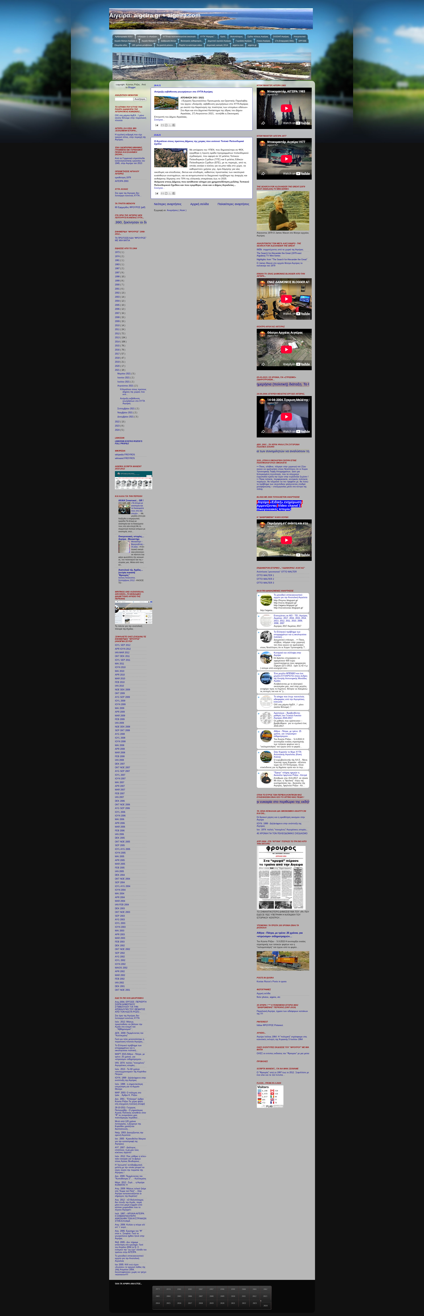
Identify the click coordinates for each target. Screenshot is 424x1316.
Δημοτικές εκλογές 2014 (217, 45)
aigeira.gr (252, 45)
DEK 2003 (120, 908)
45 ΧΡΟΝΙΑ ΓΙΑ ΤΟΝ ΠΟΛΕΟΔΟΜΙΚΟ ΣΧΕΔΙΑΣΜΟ (282, 833)
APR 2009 (120, 712)
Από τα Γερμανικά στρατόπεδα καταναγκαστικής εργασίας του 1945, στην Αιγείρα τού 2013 (130, 160)
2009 (117, 321)
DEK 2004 (120, 875)
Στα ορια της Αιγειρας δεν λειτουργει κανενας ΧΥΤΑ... (128, 194)
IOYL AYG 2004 (122, 886)
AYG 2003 (120, 919)
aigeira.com (238, 45)
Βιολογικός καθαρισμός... (192, 41)
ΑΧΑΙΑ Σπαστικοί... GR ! (130, 500)
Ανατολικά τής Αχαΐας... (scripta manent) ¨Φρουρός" (130, 572)
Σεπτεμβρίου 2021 (126, 408)
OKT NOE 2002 (122, 949)
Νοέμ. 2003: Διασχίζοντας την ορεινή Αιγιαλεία (129, 1133)
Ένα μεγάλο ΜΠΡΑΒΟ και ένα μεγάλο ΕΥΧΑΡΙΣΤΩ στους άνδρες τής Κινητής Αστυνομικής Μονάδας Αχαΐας (290, 677)
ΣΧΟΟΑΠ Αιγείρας (281, 36)
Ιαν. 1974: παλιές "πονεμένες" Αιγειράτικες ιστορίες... (282, 830)
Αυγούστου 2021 (125, 386)
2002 (117, 293)
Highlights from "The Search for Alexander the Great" (282, 259)
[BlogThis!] (166, 125)
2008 (117, 317)
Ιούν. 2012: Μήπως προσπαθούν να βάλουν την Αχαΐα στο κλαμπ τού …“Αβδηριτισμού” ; (128, 1025)
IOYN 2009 (120, 704)
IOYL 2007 (120, 775)
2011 (117, 329)
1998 (117, 276)
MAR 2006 (120, 827)
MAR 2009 (120, 716)
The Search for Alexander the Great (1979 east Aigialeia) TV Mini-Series (279, 254)
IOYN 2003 (120, 927)
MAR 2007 (120, 790)
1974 (117, 256)
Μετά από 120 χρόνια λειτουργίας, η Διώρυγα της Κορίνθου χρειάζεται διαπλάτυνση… (128, 1125)
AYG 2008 (120, 734)
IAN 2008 (119, 760)
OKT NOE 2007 (122, 767)
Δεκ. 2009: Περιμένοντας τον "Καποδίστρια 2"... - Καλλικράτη (130, 1177)
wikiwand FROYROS (125, 458)
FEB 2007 (120, 793)
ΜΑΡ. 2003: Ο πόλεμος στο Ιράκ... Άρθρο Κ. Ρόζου (128, 1094)
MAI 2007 (119, 782)
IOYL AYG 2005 (122, 849)
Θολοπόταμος (236, 36)
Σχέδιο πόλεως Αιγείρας (257, 36)
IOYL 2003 (120, 923)
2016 (117, 350)
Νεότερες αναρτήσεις (168, 204)
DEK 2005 (120, 838)
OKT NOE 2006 (122, 805)
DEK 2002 (120, 945)
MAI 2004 (119, 893)
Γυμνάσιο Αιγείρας (244, 41)
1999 (117, 281)
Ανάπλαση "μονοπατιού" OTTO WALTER (277, 572)
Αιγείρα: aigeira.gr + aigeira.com (155, 15)
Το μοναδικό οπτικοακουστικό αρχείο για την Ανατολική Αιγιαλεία (129, 1258)
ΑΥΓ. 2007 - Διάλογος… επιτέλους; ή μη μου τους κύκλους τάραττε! (127, 1150)
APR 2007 (120, 786)
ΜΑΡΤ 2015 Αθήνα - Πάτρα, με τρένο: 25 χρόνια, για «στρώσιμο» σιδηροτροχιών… (130, 1056)
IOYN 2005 (120, 853)
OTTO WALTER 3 (265, 583)
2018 (117, 358)
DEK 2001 (120, 986)
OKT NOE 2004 (122, 879)
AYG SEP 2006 (122, 808)
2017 (117, 354)
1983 (117, 264)
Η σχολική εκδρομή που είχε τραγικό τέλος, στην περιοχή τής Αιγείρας (130, 137)
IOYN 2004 (120, 890)
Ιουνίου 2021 (123, 377)
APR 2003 (120, 934)
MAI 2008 (119, 745)
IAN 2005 (119, 871)
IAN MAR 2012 (122, 652)
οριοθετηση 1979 (123, 177)
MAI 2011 (119, 664)
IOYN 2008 (120, 741)
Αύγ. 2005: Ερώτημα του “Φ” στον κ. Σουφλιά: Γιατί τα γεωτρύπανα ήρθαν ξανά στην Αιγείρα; (129, 1235)
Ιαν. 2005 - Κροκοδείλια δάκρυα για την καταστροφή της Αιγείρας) (130, 1141)
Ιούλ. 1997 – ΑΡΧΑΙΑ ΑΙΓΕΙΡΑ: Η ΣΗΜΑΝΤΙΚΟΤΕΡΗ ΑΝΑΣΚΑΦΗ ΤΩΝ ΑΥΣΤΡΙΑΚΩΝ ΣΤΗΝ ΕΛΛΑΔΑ (130, 1217)
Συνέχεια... (159, 120)
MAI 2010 (119, 671)
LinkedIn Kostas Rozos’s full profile (128, 442)
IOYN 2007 (120, 779)
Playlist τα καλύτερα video (190, 45)
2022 (117, 422)
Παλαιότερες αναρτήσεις (233, 204)
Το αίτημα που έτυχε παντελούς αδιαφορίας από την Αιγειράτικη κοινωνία (289, 699)
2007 (117, 313)
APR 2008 (120, 749)
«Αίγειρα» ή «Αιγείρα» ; (147, 36)
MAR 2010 (120, 678)
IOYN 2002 (120, 964)
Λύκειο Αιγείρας (263, 41)
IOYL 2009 (120, 701)
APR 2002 (120, 971)
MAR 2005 (120, 864)
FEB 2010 (120, 682)
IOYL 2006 (120, 812)
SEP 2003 (120, 916)
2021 (117, 370)
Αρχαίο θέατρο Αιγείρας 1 (125, 41)
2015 (117, 346)
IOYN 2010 (120, 667)
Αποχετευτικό (300, 36)
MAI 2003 (119, 931)
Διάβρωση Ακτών (168, 41)
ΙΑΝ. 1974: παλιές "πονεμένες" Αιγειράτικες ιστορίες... (130, 1064)
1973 (117, 252)
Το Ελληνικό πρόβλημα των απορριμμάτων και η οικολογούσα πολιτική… (128, 1048)
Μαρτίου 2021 (124, 374)
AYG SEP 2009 (122, 697)
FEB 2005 (120, 868)
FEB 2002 (120, 979)
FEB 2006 (120, 831)
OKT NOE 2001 (122, 990)
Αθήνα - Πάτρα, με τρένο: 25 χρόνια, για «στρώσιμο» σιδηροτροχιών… (287, 733)
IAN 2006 (119, 834)
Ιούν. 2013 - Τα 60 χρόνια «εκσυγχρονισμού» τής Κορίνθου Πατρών (130, 1071)
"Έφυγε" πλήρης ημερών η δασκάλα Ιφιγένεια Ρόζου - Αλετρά (290, 774)
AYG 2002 (120, 957)
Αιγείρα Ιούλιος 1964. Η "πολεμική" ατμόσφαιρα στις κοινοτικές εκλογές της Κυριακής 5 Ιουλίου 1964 (282, 1038)
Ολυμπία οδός (120, 45)
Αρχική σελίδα (199, 204)
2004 (117, 301)
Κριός (223, 36)
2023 (117, 426)
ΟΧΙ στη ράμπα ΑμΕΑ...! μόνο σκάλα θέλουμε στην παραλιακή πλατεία (130, 118)
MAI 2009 (119, 708)
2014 (117, 342)
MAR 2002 (120, 975)
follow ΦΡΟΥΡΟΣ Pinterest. (270, 1025)
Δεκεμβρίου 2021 (125, 417)
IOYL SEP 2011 (122, 660)
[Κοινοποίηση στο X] (170, 125)
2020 (117, 366)
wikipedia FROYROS (125, 455)
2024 (117, 430)
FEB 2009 (120, 719)
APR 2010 (120, 675)
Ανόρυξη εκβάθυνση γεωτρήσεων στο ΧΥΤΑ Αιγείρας (183, 91)
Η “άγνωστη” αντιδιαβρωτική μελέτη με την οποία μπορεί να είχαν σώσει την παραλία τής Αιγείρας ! (129, 1169)
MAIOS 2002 (121, 968)
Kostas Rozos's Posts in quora (271, 981)
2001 (117, 289)
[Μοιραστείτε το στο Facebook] (173, 125)
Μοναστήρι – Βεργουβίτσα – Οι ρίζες (137, 544)
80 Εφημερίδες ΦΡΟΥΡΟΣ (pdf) (130, 207)
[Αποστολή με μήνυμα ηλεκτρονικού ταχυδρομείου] (162, 125)
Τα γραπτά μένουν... (165, 45)
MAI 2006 (119, 819)
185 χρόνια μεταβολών (142, 45)
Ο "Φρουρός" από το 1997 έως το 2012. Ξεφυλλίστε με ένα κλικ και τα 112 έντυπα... (283, 1073)
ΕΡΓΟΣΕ (302, 41)
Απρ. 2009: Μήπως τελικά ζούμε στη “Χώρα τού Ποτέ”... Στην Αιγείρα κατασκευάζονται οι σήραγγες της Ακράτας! (130, 1192)
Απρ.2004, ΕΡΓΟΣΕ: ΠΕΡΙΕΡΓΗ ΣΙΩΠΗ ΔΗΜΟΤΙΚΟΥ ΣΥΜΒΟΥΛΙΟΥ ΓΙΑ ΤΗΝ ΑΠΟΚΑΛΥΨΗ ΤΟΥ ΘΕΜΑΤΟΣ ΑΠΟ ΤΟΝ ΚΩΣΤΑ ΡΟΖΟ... (130, 1007)
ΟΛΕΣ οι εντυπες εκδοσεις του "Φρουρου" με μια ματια (283, 1053)
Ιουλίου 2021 (123, 382)
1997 (117, 272)
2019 (117, 362)
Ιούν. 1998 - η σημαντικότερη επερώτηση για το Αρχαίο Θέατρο (129, 1086)
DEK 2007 (120, 764)
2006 (117, 309)
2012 (117, 333)
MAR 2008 (120, 753)
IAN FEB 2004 (122, 905)
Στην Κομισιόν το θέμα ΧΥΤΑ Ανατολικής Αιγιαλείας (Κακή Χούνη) (288, 754)
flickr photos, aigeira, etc (268, 997)
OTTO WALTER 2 (265, 579)
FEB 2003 (120, 942)
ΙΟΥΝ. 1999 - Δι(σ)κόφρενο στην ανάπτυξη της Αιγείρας (130, 1079)
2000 (117, 285)
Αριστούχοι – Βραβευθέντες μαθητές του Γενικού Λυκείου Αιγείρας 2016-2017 (287, 715)
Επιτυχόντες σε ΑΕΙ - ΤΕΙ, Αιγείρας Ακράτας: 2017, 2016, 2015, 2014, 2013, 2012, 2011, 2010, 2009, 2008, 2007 (290, 619)
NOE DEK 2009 (122, 690)
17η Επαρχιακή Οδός (284, 41)
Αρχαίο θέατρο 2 (149, 41)
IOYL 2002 (120, 960)
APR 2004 (120, 897)
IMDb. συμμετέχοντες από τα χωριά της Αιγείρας (280, 249)
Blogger (131, 87)
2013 (117, 337)
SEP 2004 (120, 882)
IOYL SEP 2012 (122, 645)
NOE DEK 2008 (122, 727)
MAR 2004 (120, 901)
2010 (117, 325)
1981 (117, 260)
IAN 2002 (119, 983)
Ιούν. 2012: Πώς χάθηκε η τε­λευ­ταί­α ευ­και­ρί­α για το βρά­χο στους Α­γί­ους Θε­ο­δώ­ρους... (130, 1158)
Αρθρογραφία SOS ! (124, 36)
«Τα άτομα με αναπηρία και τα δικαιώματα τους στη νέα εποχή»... (137, 508)
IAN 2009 (119, 723)
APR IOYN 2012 (123, 649)
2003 (117, 297)
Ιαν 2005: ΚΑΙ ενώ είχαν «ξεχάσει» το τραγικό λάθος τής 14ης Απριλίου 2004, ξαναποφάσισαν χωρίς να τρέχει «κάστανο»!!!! (130, 1269)
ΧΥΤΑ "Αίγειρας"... (208, 36)
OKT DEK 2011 (122, 656)
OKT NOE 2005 (122, 842)
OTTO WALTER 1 (265, 575)
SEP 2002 (120, 953)
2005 (117, 305)
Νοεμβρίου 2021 (125, 412)
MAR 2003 (120, 938)
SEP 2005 (120, 845)
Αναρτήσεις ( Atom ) (176, 210)
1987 (117, 268)
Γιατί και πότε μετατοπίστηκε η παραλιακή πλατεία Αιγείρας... (129, 1040)
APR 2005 (120, 860)
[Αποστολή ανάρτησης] (156, 125)
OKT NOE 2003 (122, 912)
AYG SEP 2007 (122, 771)
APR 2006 (120, 823)
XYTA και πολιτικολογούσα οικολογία (179, 36)
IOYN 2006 (120, 816)
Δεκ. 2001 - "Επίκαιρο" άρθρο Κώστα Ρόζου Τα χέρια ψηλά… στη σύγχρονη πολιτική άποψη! (130, 1101)
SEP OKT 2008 (122, 730)
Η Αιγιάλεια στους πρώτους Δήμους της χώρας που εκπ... (133, 392)
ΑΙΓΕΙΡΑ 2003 (121, 181)
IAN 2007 (119, 797)
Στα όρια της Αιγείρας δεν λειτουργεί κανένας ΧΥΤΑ (127, 1017)
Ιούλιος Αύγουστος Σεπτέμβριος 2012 (126, 579)
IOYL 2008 (120, 738)
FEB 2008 (120, 756)
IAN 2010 (119, 686)
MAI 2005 (119, 856)
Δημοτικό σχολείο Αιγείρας (219, 41)
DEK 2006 (120, 801)
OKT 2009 (120, 693)
